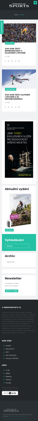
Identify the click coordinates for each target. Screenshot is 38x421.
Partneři (8, 380)
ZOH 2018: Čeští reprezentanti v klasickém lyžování (15, 51)
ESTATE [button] (8, 346)
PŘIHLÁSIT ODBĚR (11, 291)
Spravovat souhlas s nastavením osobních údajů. (15, 418)
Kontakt (8, 383)
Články (8, 373)
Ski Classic (10, 43)
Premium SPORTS (12, 358)
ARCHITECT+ (10, 349)
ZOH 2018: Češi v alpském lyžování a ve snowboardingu (17, 97)
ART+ (7, 352)
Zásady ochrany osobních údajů (18, 416)
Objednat (9, 230)
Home (16, 14)
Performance (10, 89)
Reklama (9, 376)
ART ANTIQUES (11, 355)
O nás (8, 370)
